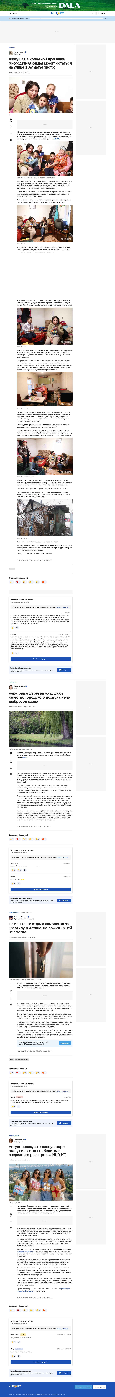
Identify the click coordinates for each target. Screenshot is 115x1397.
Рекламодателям (99, 1387)
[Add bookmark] (11, 139)
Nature (24, 757)
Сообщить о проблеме (83, 1387)
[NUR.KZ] (57, 13)
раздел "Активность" (26, 1252)
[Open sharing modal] (11, 133)
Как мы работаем (14, 1135)
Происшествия (13, 912)
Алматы (11, 569)
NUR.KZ (56, 139)
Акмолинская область (21, 1059)
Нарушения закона (26, 912)
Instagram (65, 670)
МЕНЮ (15, 13)
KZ (93, 13)
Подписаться (65, 1043)
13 (13, 1310)
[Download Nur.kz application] (57, 5)
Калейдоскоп (13, 682)
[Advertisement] (57, 32)
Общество (12, 48)
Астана (11, 1059)
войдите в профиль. (62, 607)
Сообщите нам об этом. (45, 560)
